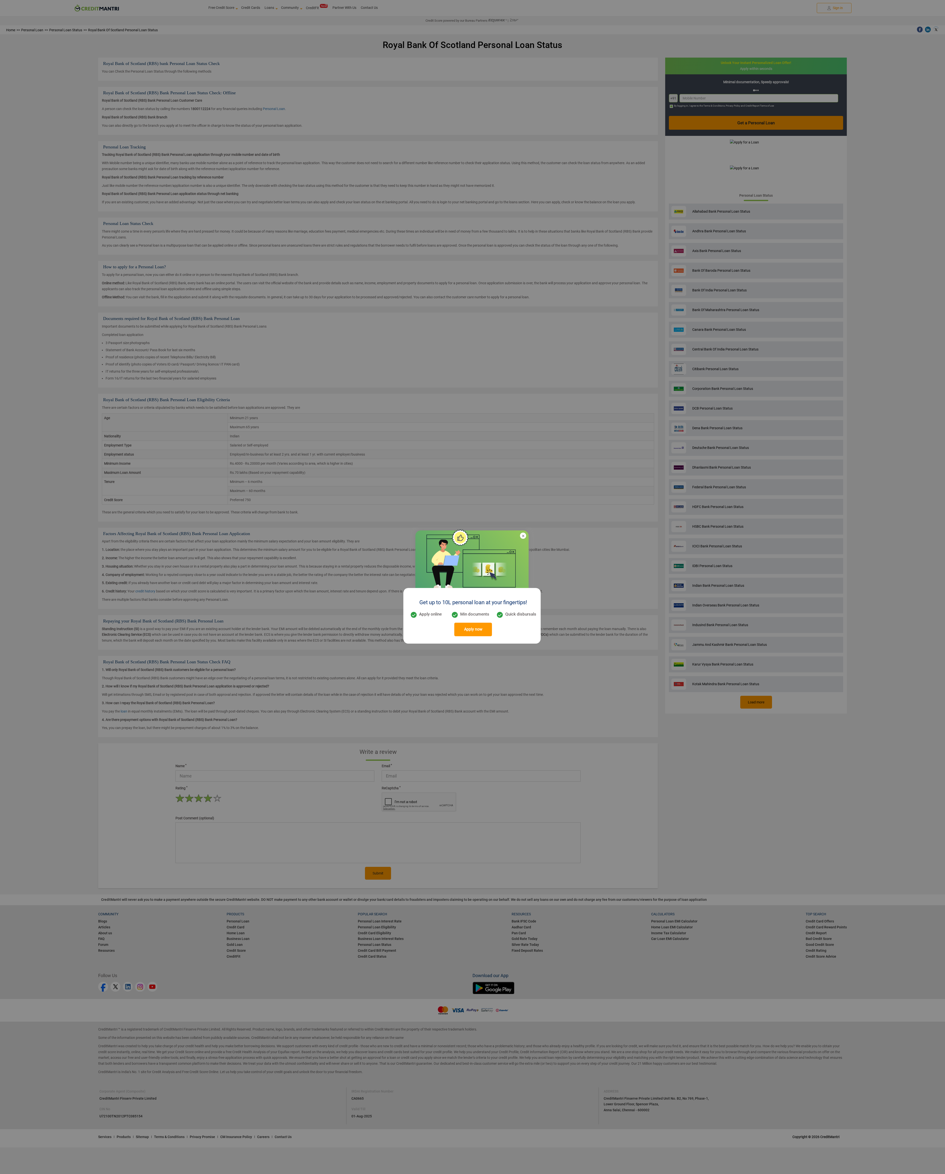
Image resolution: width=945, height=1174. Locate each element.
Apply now (473, 629)
